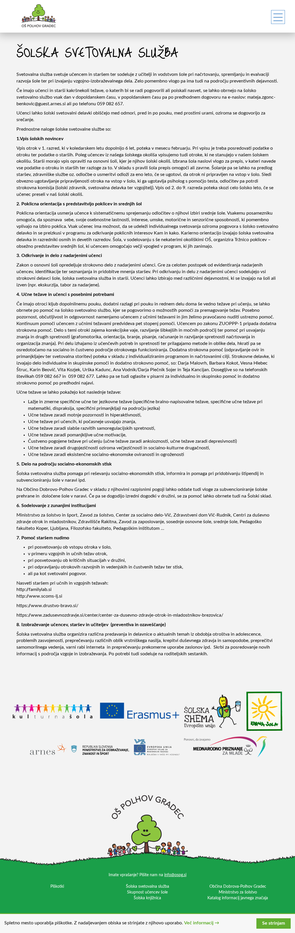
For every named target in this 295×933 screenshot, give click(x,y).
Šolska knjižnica (147, 898)
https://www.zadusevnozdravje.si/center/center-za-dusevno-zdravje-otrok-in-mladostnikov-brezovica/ (119, 615)
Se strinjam (273, 923)
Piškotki (57, 887)
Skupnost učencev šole (147, 892)
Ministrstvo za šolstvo (238, 892)
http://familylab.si (34, 589)
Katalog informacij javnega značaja (237, 898)
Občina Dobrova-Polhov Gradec (237, 887)
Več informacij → (201, 923)
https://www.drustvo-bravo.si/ (47, 605)
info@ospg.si (175, 875)
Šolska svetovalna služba (147, 887)
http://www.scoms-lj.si (39, 596)
